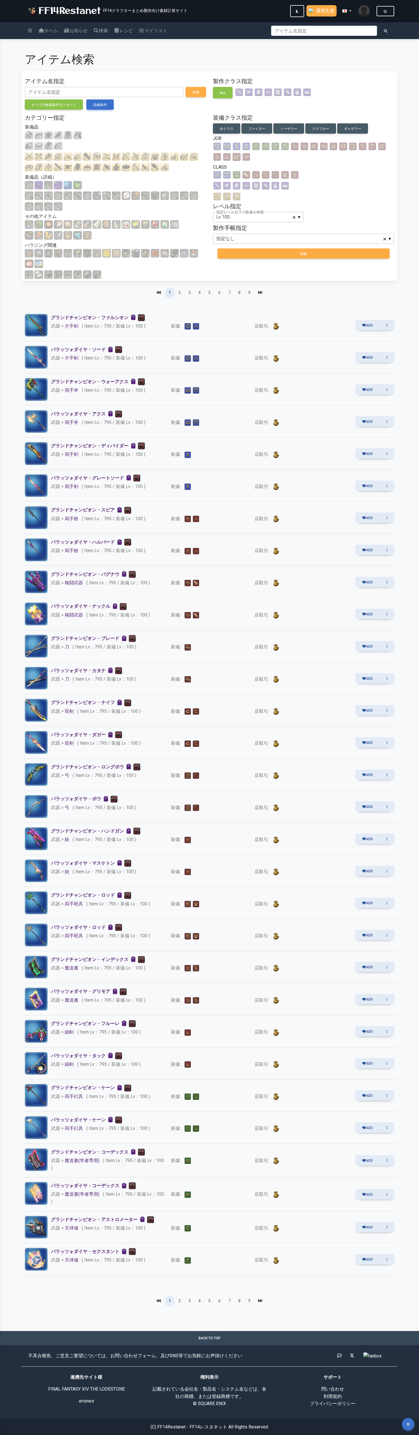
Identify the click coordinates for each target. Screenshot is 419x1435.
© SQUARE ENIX (209, 1403)
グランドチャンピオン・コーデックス (90, 1152)
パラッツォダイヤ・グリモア (80, 991)
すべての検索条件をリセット (54, 105)
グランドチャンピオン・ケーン (83, 1087)
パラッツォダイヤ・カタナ (78, 670)
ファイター (256, 129)
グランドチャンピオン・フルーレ (85, 1023)
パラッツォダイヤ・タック (78, 1055)
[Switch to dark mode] (297, 11)
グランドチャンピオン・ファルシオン (90, 317)
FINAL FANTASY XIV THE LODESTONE (86, 1389)
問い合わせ (332, 1389)
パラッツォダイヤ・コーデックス (85, 1185)
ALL (223, 93)
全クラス (226, 129)
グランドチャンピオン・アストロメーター (94, 1219)
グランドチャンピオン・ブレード (85, 638)
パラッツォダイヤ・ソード (78, 349)
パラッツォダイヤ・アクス (78, 414)
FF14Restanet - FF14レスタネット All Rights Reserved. (213, 1427)
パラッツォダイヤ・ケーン (78, 1119)
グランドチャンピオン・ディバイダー (90, 445)
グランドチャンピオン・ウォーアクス (90, 381)
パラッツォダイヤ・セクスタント (85, 1251)
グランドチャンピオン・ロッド (83, 895)
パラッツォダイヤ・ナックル (80, 606)
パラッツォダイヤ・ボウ (76, 798)
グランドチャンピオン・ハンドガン (87, 831)
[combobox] (258, 217)
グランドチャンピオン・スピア (83, 510)
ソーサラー (288, 129)
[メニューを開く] (408, 1424)
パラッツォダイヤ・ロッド (78, 927)
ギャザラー (352, 129)
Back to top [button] (210, 1338)
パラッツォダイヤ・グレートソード (87, 478)
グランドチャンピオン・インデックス (90, 959)
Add (369, 325)
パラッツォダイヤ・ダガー (78, 734)
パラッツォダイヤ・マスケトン (83, 863)
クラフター (320, 129)
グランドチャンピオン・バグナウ (85, 574)
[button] (347, 11)
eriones (86, 1401)
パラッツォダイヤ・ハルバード (83, 542)
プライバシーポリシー (332, 1403)
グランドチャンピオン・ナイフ (83, 702)
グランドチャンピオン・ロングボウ (87, 766)
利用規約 (333, 1396)
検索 (195, 92)
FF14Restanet (68, 10)
